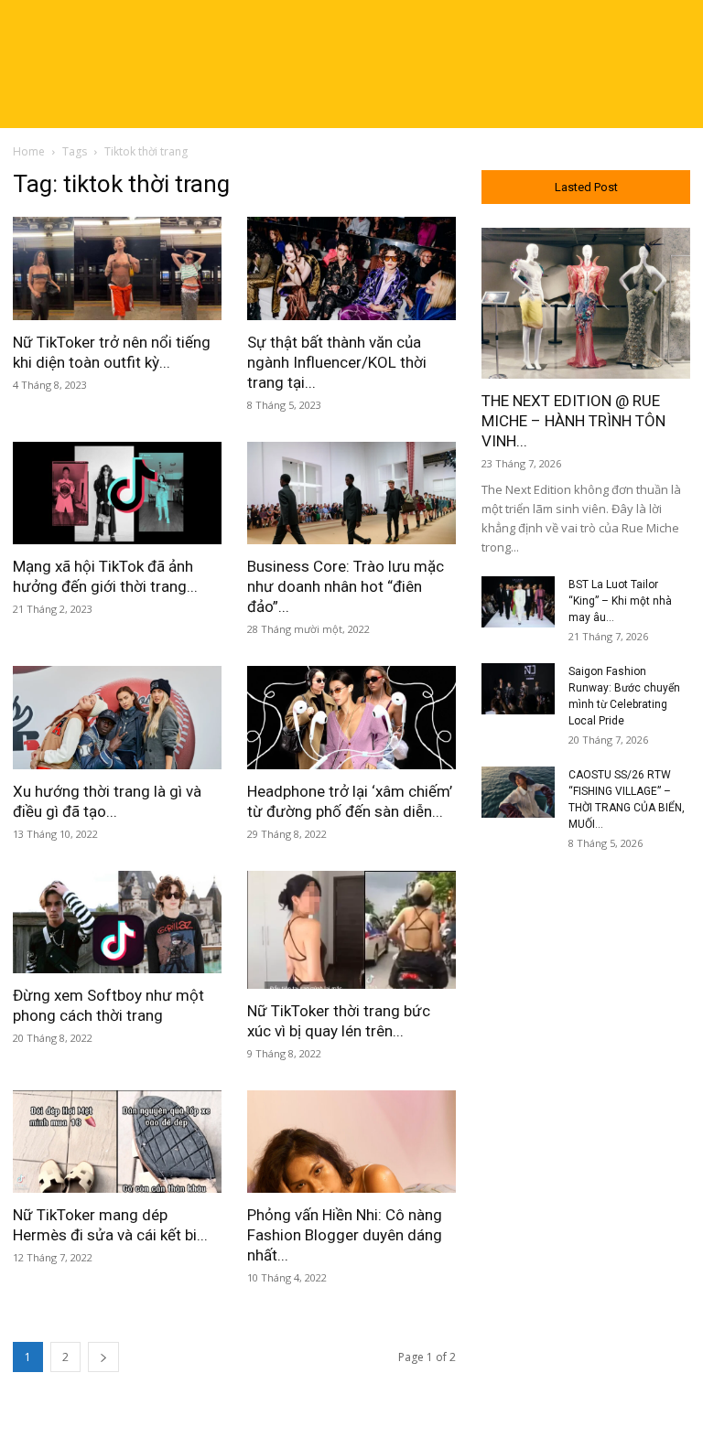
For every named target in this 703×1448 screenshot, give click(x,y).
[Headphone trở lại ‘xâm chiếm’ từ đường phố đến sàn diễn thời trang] (351, 717)
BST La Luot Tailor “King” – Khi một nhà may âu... (620, 601)
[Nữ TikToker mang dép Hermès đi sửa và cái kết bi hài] (117, 1142)
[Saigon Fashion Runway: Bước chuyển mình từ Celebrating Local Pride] (518, 688)
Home (29, 151)
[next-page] (103, 1357)
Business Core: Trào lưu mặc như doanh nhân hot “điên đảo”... (345, 586)
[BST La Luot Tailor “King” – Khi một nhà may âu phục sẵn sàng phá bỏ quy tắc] (518, 601)
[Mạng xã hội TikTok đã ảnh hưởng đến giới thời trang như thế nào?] (117, 493)
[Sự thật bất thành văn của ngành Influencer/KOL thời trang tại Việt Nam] (351, 268)
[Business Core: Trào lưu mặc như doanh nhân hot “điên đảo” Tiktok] (351, 493)
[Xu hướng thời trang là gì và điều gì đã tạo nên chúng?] (117, 717)
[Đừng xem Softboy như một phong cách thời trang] (117, 922)
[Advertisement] (585, 981)
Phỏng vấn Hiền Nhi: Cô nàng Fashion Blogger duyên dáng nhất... (344, 1235)
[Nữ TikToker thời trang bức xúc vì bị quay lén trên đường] (351, 930)
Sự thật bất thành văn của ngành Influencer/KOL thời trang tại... (337, 362)
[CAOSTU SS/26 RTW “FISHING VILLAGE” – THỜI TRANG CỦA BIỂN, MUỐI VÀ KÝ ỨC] (518, 792)
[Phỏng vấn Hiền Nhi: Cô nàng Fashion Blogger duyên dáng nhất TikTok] (351, 1142)
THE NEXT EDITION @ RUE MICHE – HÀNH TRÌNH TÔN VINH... (573, 420)
